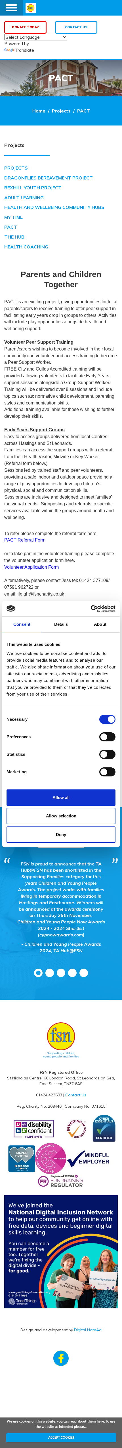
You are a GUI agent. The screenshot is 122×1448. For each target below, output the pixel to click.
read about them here (87, 1421)
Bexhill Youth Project (33, 188)
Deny (61, 834)
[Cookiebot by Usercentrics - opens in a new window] (90, 608)
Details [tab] (61, 624)
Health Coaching (26, 247)
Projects (61, 111)
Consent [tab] (21, 624)
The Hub (14, 237)
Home (38, 111)
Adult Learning (24, 197)
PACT (83, 111)
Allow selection (61, 815)
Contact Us (76, 27)
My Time (13, 217)
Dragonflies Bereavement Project (48, 178)
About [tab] (100, 624)
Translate (24, 50)
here (91, 533)
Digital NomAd (88, 1329)
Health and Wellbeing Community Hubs (54, 207)
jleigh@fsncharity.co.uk (41, 594)
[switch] (107, 736)
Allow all (61, 797)
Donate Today (25, 27)
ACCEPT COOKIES (61, 1438)
